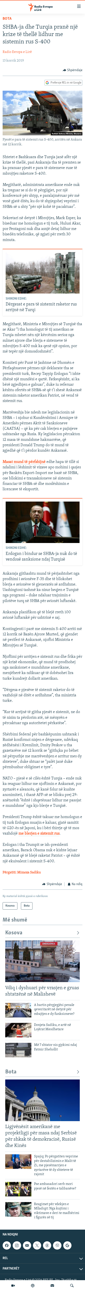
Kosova (13, 933)
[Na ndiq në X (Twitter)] (37, 1245)
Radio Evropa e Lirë (17, 52)
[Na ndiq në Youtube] (27, 1245)
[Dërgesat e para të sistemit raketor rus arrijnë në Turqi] (43, 273)
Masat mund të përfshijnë (24, 462)
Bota (7, 19)
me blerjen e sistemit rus (39, 834)
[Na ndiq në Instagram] (17, 1245)
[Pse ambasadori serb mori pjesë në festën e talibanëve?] (18, 1189)
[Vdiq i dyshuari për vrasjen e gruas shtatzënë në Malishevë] (42, 961)
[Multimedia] (13, 1285)
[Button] (73, 70)
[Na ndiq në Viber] (57, 1245)
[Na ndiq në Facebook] (7, 1245)
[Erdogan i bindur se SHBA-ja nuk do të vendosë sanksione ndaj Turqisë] (43, 522)
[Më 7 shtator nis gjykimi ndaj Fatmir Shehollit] (18, 1050)
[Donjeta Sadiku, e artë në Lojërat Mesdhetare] (18, 1030)
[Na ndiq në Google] (67, 1245)
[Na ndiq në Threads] (47, 1245)
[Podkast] (32, 1285)
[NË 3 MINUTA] (52, 1285)
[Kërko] (71, 1285)
